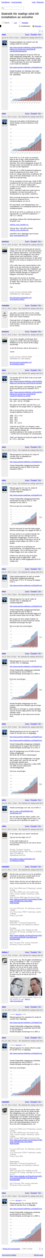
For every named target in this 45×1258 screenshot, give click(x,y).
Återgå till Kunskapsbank (11, 1249)
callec (4, 826)
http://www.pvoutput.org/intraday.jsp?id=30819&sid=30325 (22, 860)
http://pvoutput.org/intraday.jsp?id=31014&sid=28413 (21, 298)
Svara (27, 34)
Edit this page (38, 1255)
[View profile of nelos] (4, 44)
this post (18, 1014)
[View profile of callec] (4, 835)
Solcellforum (5, 2)
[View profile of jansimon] (4, 251)
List (15, 23)
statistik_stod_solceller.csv (19, 225)
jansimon (5, 241)
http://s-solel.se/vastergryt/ (20, 1000)
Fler (39, 34)
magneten (5, 305)
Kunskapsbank (16, 2)
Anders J (5, 952)
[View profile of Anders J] (4, 961)
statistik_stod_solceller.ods (19, 230)
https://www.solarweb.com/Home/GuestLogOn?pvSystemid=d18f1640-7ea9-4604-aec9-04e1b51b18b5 (26, 937)
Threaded (25, 23)
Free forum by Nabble (9, 1255)
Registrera (40, 2)
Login (34, 2)
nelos (4, 34)
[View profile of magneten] (4, 315)
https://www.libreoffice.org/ (19, 235)
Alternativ (38, 26)
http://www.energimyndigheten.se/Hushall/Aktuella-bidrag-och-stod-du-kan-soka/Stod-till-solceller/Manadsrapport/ (27, 49)
